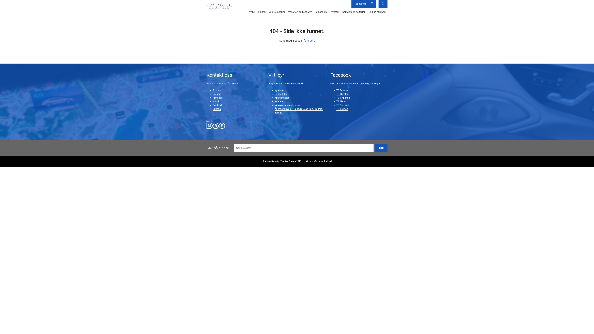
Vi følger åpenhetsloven (287, 105)
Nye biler (279, 90)
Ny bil (252, 12)
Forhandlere (321, 12)
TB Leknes (342, 108)
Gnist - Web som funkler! (319, 161)
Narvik (216, 101)
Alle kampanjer (277, 12)
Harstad (217, 94)
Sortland (217, 105)
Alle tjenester (282, 97)
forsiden (309, 40)
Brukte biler (281, 94)
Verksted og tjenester (300, 12)
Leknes (217, 108)
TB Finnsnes (343, 97)
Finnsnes (218, 97)
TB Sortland (342, 105)
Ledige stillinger (377, 12)
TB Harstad (342, 94)
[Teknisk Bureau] (220, 7)
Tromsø (217, 90)
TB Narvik (341, 101)
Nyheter (335, 12)
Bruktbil (262, 12)
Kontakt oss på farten (354, 12)
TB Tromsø (342, 90)
